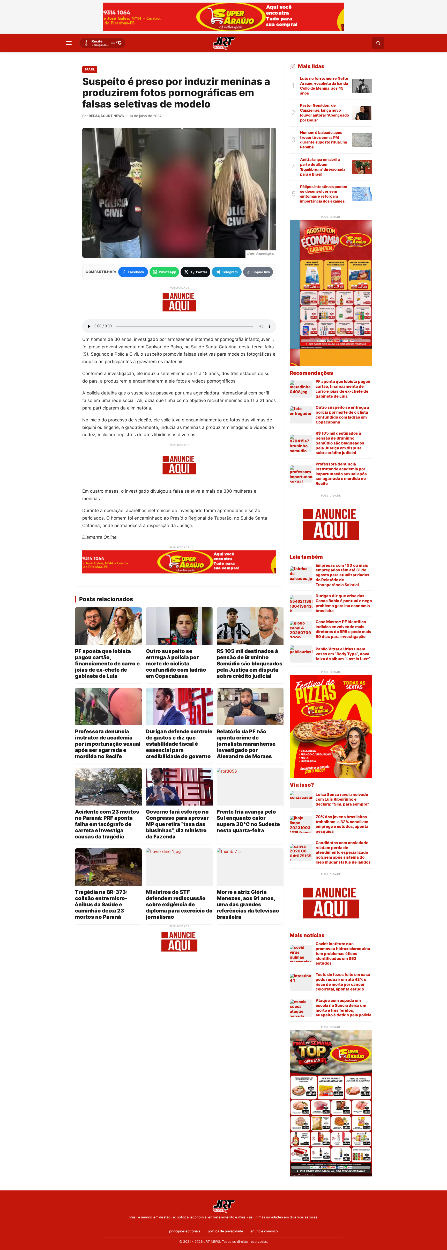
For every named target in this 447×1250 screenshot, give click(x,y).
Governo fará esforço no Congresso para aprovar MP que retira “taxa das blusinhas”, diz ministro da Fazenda (177, 824)
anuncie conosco (264, 1231)
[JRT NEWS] (223, 1206)
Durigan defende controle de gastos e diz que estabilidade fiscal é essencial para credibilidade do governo (179, 743)
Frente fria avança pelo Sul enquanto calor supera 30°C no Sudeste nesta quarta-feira (248, 821)
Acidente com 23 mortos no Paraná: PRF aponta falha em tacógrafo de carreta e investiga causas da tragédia (107, 824)
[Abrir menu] (69, 43)
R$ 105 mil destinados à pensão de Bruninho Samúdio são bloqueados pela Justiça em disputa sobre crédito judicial (249, 663)
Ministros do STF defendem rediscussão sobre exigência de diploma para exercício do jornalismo (179, 904)
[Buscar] (378, 43)
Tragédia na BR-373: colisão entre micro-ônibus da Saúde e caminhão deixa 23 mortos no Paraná (101, 904)
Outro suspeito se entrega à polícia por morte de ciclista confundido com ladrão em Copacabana (176, 663)
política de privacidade (225, 1231)
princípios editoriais (184, 1231)
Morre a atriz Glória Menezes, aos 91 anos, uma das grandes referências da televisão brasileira (248, 904)
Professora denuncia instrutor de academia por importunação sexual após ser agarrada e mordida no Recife (107, 743)
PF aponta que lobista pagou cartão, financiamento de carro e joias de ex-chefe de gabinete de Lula (107, 663)
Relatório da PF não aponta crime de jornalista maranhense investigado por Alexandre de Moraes (246, 743)
